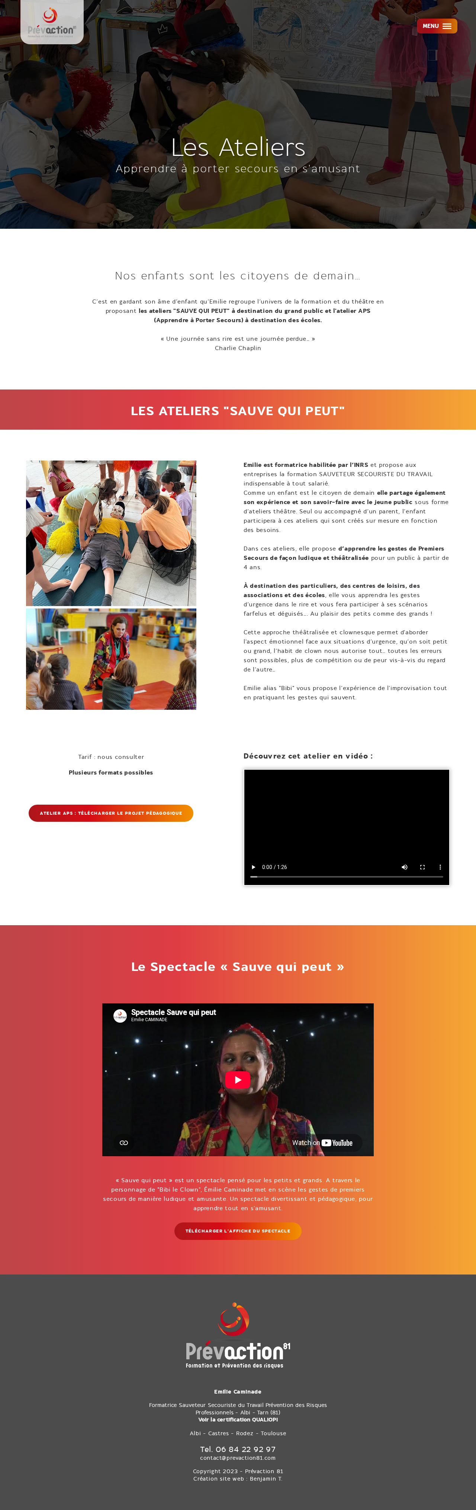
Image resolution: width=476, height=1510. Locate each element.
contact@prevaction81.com (238, 1458)
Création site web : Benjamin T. (238, 1479)
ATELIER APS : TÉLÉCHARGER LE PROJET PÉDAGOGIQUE (111, 813)
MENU (431, 26)
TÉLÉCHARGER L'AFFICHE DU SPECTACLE (238, 1231)
